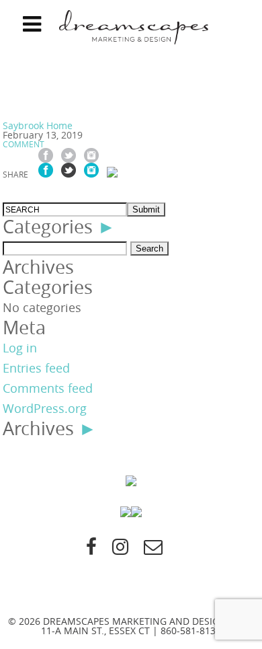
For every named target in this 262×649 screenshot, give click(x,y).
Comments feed (48, 388)
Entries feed (36, 368)
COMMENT (23, 144)
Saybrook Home (38, 125)
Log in (20, 348)
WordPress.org (45, 408)
